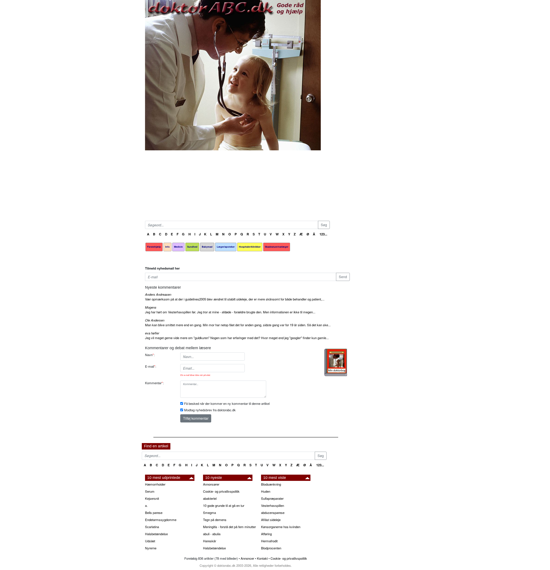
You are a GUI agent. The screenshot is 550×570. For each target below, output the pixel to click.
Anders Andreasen (158, 294)
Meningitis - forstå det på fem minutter (229, 526)
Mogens (150, 307)
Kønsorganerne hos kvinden (280, 526)
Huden (265, 491)
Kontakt (262, 558)
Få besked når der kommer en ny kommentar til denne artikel (227, 403)
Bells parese (153, 512)
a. (146, 505)
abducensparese (272, 512)
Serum (149, 491)
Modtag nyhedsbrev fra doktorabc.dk (210, 410)
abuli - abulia (211, 534)
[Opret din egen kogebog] (336, 362)
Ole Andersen (154, 320)
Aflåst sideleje (271, 519)
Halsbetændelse (156, 534)
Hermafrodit (269, 541)
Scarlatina (152, 526)
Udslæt (150, 541)
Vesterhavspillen (272, 505)
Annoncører (211, 484)
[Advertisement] (247, 186)
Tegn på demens (214, 519)
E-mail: (150, 366)
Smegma (209, 512)
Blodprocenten (271, 548)
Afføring (266, 534)
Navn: (150, 354)
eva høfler (152, 333)
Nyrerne (150, 548)
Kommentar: (154, 383)
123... (323, 234)
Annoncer (247, 558)
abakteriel (210, 498)
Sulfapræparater (272, 498)
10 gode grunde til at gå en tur (223, 505)
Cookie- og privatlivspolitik (221, 491)
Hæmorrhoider (155, 484)
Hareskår (209, 541)
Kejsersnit (152, 498)
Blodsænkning (271, 484)
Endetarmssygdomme (160, 519)
